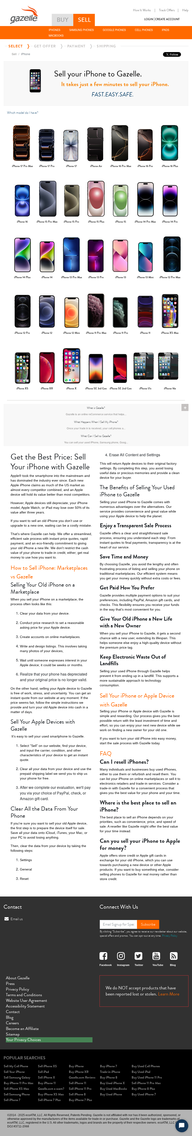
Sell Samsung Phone (17, 1094)
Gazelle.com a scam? (51, 1088)
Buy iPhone (76, 1066)
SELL (84, 19)
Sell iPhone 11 (77, 1083)
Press (10, 983)
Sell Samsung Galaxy (17, 1077)
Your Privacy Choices (23, 1039)
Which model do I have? (22, 113)
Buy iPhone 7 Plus (80, 1100)
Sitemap (13, 1034)
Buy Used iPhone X (112, 1083)
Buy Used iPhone (111, 1094)
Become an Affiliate (22, 1029)
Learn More (168, 994)
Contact (13, 1012)
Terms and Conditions (24, 995)
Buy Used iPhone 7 (144, 1094)
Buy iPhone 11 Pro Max (18, 1083)
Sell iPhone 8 (77, 1094)
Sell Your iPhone (14, 1071)
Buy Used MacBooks (113, 1088)
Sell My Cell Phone (16, 1066)
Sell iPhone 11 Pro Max (146, 1083)
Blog (9, 1017)
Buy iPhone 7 (108, 1066)
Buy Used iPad (141, 1071)
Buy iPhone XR (79, 1071)
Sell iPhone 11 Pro (80, 1088)
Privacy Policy (169, 936)
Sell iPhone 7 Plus (49, 1100)
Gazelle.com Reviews (82, 1077)
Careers (12, 1023)
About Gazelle (18, 978)
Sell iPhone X (46, 1077)
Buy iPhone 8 (108, 1077)
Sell (14, 54)
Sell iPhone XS (47, 1066)
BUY (62, 19)
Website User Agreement (26, 1000)
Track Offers (167, 10)
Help (185, 10)
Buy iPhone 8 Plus (143, 1088)
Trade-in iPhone (110, 1071)
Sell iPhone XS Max (16, 1088)
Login (148, 19)
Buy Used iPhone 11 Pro (147, 1077)
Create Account (167, 19)
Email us (17, 919)
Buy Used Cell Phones (146, 1066)
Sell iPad (43, 1071)
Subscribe (148, 924)
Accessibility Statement (25, 1006)
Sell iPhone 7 (12, 1100)
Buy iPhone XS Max (51, 1094)
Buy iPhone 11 (47, 1083)
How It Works (142, 10)
